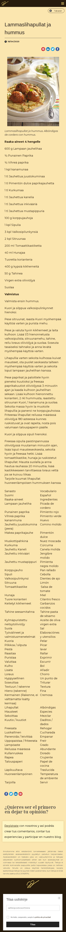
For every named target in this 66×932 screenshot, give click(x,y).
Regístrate (11, 826)
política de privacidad (43, 917)
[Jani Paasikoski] (5, 4)
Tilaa (32, 924)
